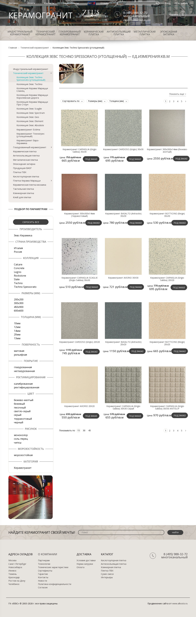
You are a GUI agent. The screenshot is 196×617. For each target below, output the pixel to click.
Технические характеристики (53, 567)
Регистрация (181, 3)
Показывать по (67, 430)
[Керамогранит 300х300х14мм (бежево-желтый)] (167, 127)
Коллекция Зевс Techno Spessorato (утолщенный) (31, 78)
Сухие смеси (107, 574)
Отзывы (104, 3)
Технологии (44, 564)
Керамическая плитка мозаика (29, 184)
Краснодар (14, 577)
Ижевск (12, 570)
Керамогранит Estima (28, 129)
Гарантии (43, 574)
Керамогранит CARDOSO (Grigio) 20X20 (79, 342)
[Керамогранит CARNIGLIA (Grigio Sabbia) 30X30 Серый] (123, 384)
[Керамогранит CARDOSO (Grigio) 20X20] (79, 320)
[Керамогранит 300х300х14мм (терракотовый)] (79, 192)
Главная (12, 47)
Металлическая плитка (145, 33)
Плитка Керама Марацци (27, 180)
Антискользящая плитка (119, 33)
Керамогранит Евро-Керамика (28, 141)
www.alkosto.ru (180, 603)
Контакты (49, 3)
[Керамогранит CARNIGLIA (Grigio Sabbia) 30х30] (79, 127)
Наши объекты (71, 3)
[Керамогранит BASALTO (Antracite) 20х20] (123, 320)
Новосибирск (15, 567)
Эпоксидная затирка (168, 33)
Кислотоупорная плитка (26, 176)
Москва (12, 560)
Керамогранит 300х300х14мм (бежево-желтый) (167, 150)
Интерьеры (107, 577)
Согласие (43, 587)
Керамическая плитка (94, 33)
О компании (47, 554)
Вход (167, 3)
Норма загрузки (85, 564)
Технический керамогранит (46, 33)
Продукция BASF (22, 168)
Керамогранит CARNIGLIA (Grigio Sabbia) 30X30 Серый (123, 407)
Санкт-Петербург (17, 564)
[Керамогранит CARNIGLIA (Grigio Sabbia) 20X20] (167, 256)
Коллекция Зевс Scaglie (29, 108)
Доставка (13, 3)
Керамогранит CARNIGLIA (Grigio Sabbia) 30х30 (79, 150)
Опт (89, 3)
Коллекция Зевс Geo (28, 116)
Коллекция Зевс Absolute (30, 125)
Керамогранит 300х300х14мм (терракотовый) (79, 214)
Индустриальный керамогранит (20, 33)
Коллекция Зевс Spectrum (31, 112)
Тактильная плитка (23, 188)
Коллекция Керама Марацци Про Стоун (32, 103)
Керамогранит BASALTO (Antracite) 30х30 (123, 214)
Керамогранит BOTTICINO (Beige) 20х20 (167, 343)
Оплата (31, 3)
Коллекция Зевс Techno (29, 84)
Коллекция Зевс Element (30, 121)
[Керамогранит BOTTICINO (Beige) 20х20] (167, 320)
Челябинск (13, 584)
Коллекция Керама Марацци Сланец (32, 89)
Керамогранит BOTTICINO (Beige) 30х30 (167, 214)
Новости (42, 581)
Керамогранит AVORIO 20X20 (79, 406)
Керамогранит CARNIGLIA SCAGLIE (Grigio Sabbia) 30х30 (80, 279)
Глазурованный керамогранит (70, 33)
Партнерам (44, 560)
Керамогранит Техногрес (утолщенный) (31, 135)
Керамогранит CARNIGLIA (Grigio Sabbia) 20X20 (167, 279)
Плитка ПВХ (19, 172)
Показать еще (177, 94)
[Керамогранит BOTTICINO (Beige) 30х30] (167, 192)
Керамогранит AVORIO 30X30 (123, 278)
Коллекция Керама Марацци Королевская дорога (32, 96)
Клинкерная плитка (23, 193)
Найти (175, 532)
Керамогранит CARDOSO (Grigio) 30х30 (123, 149)
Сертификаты (45, 570)
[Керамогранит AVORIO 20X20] (79, 384)
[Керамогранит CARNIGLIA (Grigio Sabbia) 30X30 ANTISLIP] (167, 384)
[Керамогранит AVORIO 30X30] (123, 256)
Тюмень (12, 574)
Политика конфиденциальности (54, 584)
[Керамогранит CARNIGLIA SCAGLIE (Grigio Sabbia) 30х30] (79, 256)
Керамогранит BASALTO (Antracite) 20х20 (123, 343)
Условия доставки (86, 560)
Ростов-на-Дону (16, 581)
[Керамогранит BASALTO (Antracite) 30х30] (123, 192)
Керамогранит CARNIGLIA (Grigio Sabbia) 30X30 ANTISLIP (167, 407)
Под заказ (91, 159)
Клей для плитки (22, 197)
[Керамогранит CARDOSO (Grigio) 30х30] (123, 127)
